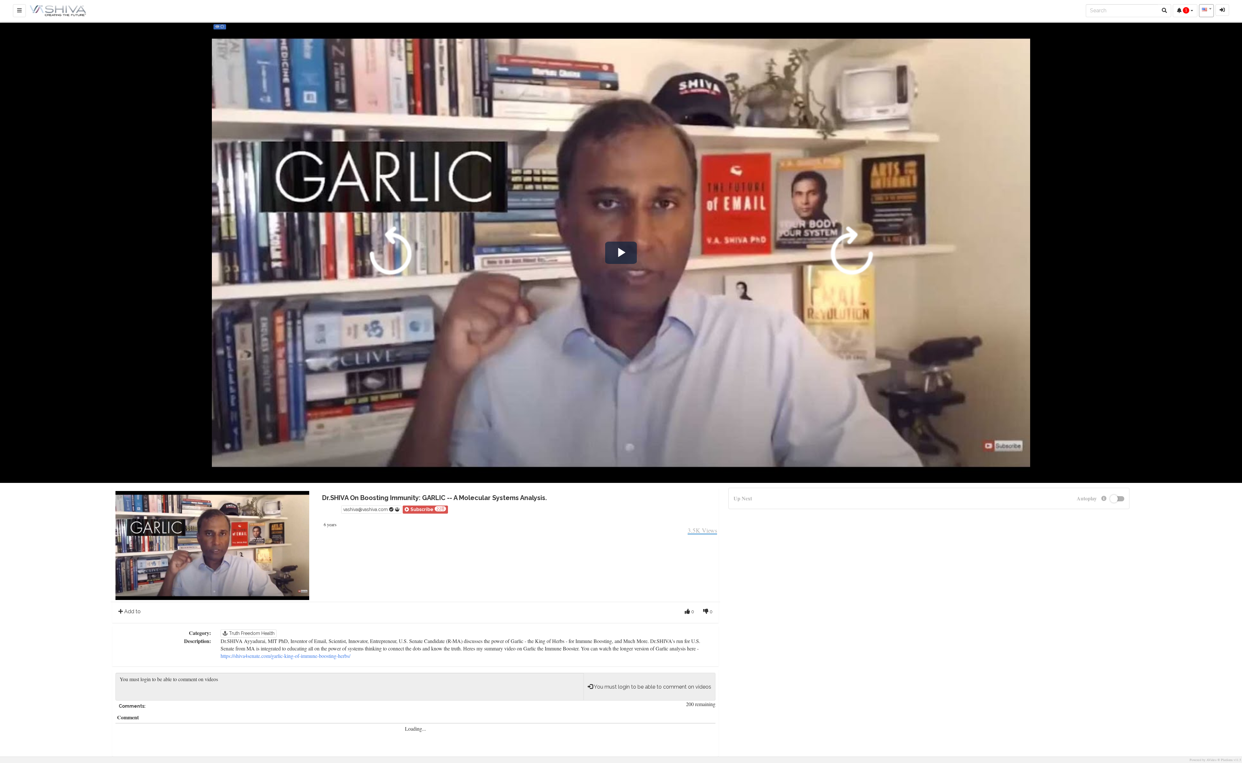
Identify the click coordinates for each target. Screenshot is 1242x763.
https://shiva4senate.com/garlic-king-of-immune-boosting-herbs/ (285, 655)
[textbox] (1206, 10)
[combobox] (1206, 10)
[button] (425, 510)
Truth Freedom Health (251, 633)
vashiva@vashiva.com (366, 509)
